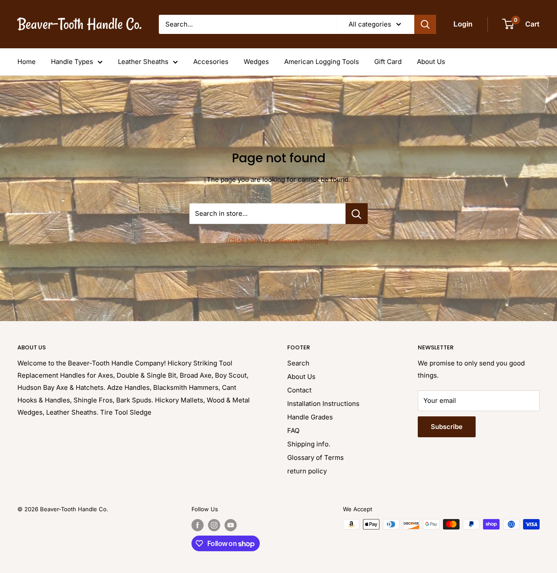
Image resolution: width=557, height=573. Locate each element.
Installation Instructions (323, 403)
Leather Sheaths (143, 61)
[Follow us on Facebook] (197, 525)
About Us (431, 61)
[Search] (425, 24)
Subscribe (447, 426)
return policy (307, 471)
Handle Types (72, 61)
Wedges (256, 61)
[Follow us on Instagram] (214, 525)
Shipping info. (308, 444)
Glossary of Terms (315, 457)
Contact (299, 390)
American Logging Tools (321, 61)
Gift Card (388, 61)
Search (298, 363)
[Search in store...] (357, 213)
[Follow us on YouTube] (231, 525)
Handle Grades (310, 417)
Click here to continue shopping (278, 241)
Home (26, 61)
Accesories (210, 61)
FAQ (293, 430)
